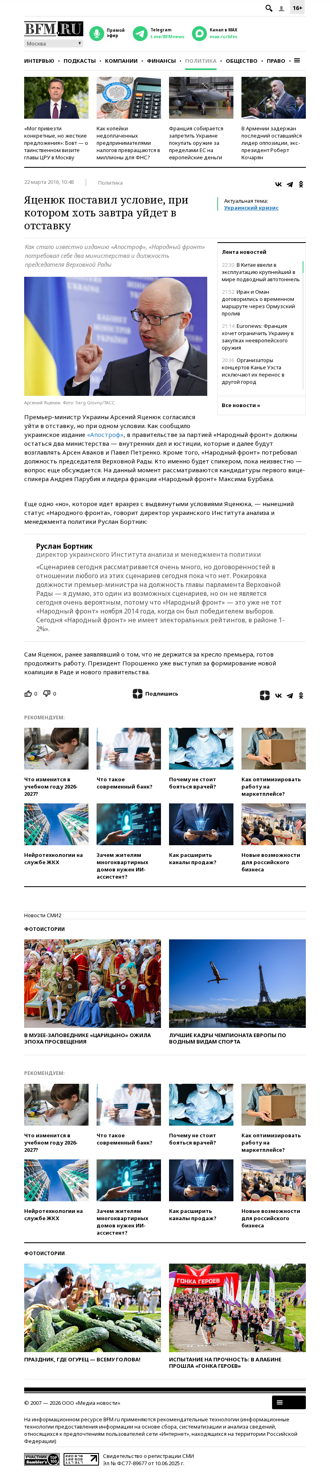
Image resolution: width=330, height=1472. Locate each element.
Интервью (39, 60)
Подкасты (80, 60)
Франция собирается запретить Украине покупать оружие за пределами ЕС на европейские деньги (196, 143)
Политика (201, 60)
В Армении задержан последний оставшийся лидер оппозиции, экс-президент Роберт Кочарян (271, 143)
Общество (242, 60)
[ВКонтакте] (278, 184)
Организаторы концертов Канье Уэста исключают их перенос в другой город (253, 370)
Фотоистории (44, 929)
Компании (121, 60)
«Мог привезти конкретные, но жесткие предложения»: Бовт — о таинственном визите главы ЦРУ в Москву (56, 143)
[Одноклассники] (301, 184)
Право (276, 60)
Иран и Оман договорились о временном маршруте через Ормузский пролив (258, 302)
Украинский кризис (251, 207)
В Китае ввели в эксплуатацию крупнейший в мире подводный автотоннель (261, 272)
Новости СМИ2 (42, 915)
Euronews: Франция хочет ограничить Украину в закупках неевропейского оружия (258, 336)
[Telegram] (290, 184)
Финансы (161, 60)
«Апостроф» (105, 434)
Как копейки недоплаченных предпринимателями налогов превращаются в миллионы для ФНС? (128, 143)
